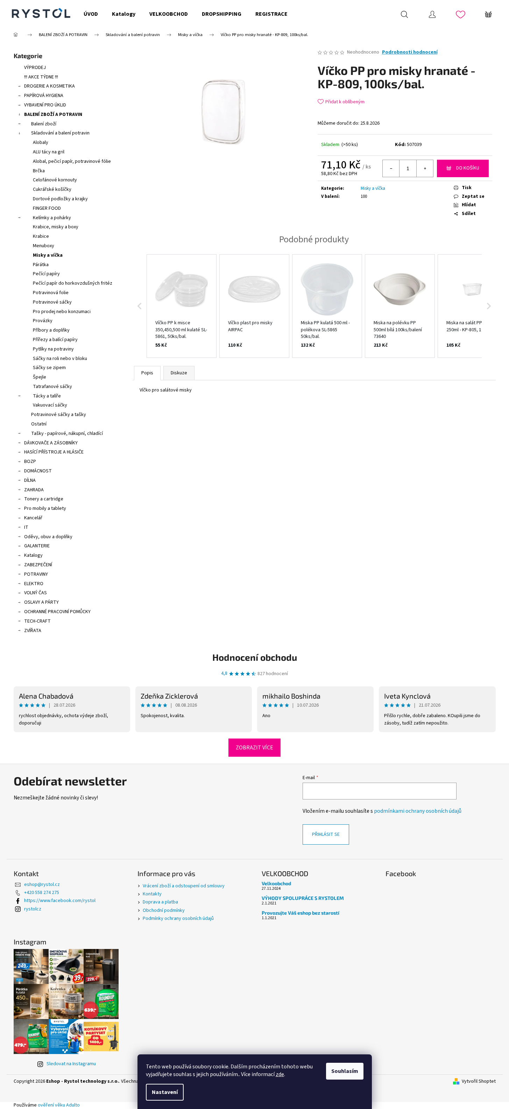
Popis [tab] (147, 372)
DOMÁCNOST (38, 470)
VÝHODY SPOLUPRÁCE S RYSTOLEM (303, 898)
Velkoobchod (276, 883)
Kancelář (33, 517)
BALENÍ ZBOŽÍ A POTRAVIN (53, 114)
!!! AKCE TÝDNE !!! (41, 77)
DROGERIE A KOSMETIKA (49, 86)
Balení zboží (43, 123)
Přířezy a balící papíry (55, 339)
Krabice (41, 236)
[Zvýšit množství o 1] (424, 168)
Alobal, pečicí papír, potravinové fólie (72, 161)
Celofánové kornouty (55, 179)
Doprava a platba (160, 902)
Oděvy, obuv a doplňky (48, 536)
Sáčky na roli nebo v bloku (60, 358)
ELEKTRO (33, 583)
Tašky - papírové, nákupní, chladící (67, 433)
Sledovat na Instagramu (71, 1063)
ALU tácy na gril (48, 151)
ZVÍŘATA (32, 630)
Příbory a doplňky (51, 330)
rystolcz (32, 909)
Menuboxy (43, 245)
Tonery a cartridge (43, 498)
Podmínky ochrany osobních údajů (178, 918)
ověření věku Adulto (59, 1105)
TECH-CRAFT (37, 621)
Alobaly (40, 142)
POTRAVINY (36, 574)
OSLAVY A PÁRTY (41, 602)
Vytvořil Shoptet (479, 1081)
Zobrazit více (254, 747)
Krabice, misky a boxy (55, 226)
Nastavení (165, 1092)
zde (280, 1074)
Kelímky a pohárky (52, 217)
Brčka (39, 170)
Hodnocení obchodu (254, 657)
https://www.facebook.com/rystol (60, 900)
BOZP (30, 461)
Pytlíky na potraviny (53, 349)
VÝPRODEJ (35, 67)
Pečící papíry (46, 273)
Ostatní (39, 424)
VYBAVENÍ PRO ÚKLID (45, 105)
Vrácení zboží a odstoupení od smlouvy (184, 885)
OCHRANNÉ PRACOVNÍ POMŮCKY (57, 611)
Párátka (41, 264)
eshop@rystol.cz (42, 884)
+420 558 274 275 (41, 892)
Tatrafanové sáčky (52, 386)
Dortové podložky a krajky (60, 198)
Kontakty (152, 893)
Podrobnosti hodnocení (410, 52)
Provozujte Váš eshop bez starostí (300, 912)
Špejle (39, 377)
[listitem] (182, 306)
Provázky (42, 320)
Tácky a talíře (47, 396)
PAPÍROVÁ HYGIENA (43, 95)
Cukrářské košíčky (52, 189)
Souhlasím (344, 1071)
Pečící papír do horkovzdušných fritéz (72, 283)
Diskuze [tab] (179, 372)
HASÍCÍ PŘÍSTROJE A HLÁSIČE (54, 452)
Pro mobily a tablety (45, 508)
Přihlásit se (326, 834)
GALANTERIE (37, 545)
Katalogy (33, 555)
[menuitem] (91, 14)
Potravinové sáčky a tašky (58, 414)
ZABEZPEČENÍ (38, 564)
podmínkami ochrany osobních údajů (417, 811)
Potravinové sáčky (52, 302)
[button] (140, 306)
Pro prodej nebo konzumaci (62, 311)
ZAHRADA (34, 489)
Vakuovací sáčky (50, 405)
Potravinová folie (51, 292)
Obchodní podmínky (164, 910)
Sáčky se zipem (49, 367)
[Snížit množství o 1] (391, 168)
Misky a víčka (48, 255)
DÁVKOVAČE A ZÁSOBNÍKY (51, 442)
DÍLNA (30, 480)
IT (26, 527)
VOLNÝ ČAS (35, 592)
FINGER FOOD (47, 208)
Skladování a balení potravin (60, 133)
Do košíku (467, 168)
